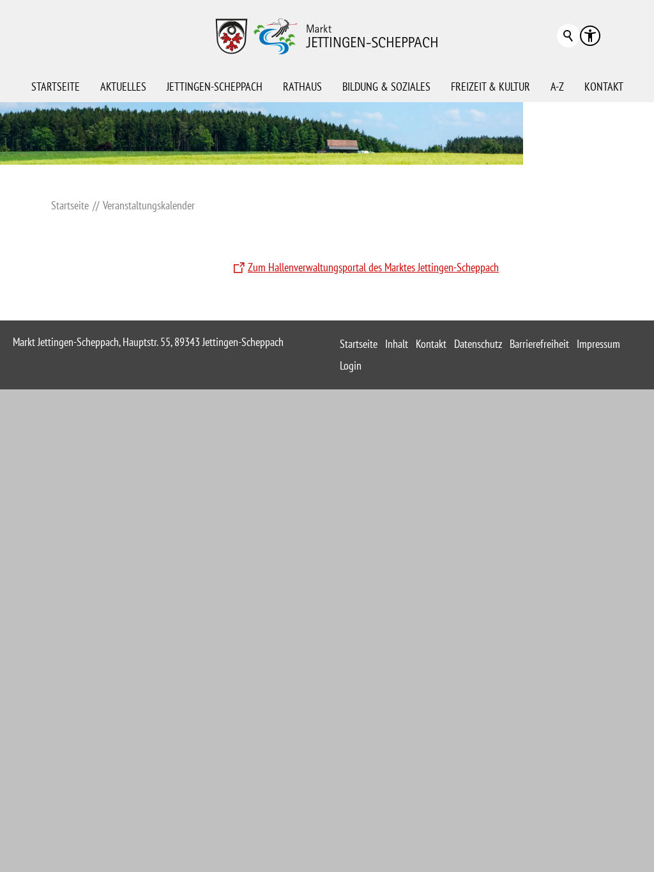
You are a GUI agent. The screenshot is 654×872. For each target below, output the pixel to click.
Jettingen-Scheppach (214, 86)
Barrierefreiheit (539, 343)
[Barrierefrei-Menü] (590, 36)
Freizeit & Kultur (490, 86)
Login (350, 365)
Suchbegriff (568, 35)
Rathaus (302, 86)
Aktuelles (123, 86)
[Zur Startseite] (327, 35)
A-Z (557, 86)
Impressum (598, 343)
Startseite (55, 86)
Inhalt (396, 343)
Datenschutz (478, 343)
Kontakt (603, 86)
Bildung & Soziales (386, 86)
